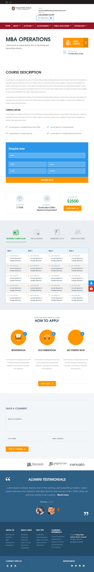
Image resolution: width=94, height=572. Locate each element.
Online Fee (24, 540)
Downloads (79, 26)
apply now (71, 208)
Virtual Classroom (57, 544)
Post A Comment (16, 449)
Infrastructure (10, 542)
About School (10, 534)
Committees (25, 548)
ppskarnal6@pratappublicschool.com (52, 10)
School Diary (10, 545)
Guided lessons (56, 539)
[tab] (16, 234)
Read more (63, 494)
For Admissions (43, 18)
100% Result (40, 545)
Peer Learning (55, 547)
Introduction (40, 534)
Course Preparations (57, 536)
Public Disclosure (61, 26)
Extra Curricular (26, 542)
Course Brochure (75, 53)
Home (7, 25)
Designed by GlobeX (76, 542)
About (16, 26)
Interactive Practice (57, 542)
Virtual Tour (24, 545)
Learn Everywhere (41, 537)
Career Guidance (41, 542)
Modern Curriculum (42, 540)
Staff (7, 540)
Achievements (43, 26)
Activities (28, 26)
